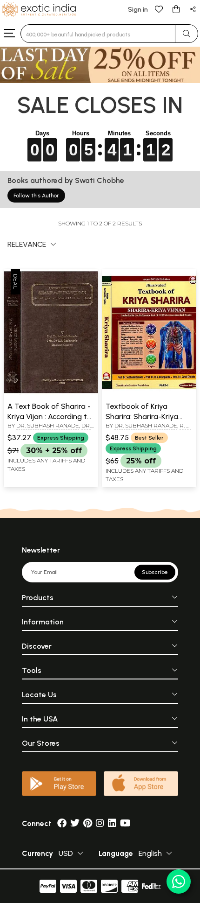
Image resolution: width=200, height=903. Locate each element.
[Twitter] (75, 823)
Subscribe (155, 572)
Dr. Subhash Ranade (47, 425)
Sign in (138, 10)
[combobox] (97, 33)
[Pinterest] (87, 823)
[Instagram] (100, 823)
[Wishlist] (159, 9)
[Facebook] (62, 823)
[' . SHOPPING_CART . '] (175, 9)
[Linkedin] (112, 823)
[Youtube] (125, 823)
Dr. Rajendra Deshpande (49, 429)
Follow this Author (36, 195)
